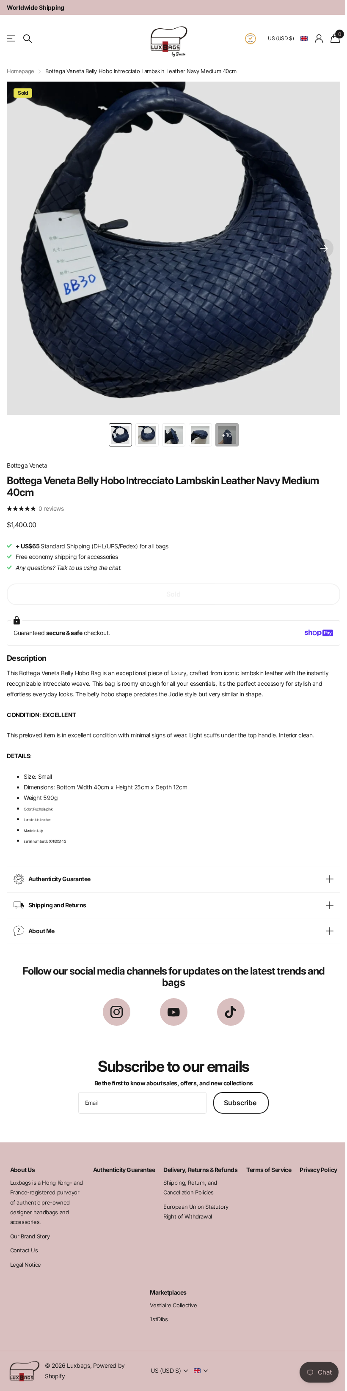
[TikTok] (227, 1005)
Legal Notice (23, 1258)
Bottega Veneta (27, 459)
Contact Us (22, 1243)
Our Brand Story (28, 1230)
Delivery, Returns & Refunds (185, 1167)
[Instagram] (113, 1005)
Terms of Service (264, 1163)
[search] (27, 38)
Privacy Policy (313, 1163)
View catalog (12, 39)
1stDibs (156, 1312)
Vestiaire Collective (170, 1298)
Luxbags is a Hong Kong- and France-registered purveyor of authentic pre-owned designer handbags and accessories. (41, 1196)
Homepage (20, 71)
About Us (20, 1163)
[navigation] (117, 428)
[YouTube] (170, 1005)
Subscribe (238, 1096)
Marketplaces (165, 1286)
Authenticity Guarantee (121, 1163)
